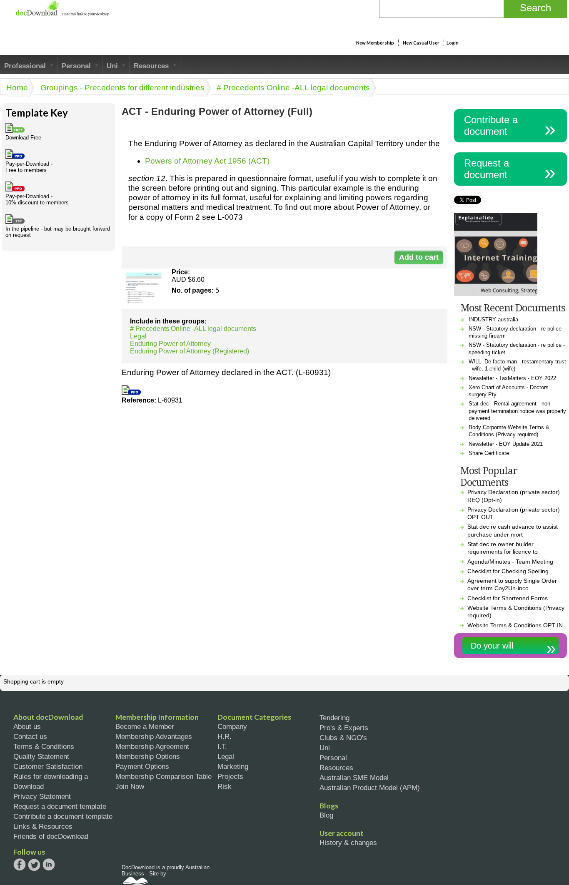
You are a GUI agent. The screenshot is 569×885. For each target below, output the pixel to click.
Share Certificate (489, 453)
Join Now (129, 786)
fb (19, 864)
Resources (152, 66)
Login (453, 42)
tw (34, 864)
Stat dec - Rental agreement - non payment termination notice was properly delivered (517, 410)
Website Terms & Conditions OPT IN (515, 625)
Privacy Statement (42, 796)
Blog (326, 815)
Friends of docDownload (50, 836)
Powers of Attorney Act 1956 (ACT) (207, 161)
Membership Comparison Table (163, 776)
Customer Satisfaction (47, 766)
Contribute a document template (62, 816)
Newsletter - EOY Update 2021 (506, 444)
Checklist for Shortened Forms (507, 598)
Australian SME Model (354, 777)
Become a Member (144, 726)
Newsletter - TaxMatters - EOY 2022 (512, 378)
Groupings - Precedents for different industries (122, 87)
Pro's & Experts (343, 727)
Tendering (334, 717)
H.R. (224, 736)
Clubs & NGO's (343, 737)
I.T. (222, 746)
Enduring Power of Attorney (170, 343)
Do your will (492, 645)
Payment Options (142, 766)
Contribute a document (491, 125)
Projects (230, 776)
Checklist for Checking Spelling (508, 571)
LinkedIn (48, 865)
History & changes (348, 842)
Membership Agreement (152, 746)
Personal (77, 66)
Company (232, 726)
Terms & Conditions (43, 746)
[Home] (62, 13)
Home (17, 87)
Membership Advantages (153, 736)
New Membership (375, 42)
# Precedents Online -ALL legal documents (293, 87)
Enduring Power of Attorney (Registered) (189, 351)
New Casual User (421, 42)
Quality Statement (41, 756)
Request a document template (59, 806)
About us (27, 726)
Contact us (30, 736)
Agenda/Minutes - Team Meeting (510, 561)
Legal (138, 336)
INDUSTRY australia (493, 319)
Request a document (486, 168)
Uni (113, 66)
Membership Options (147, 756)
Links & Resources (42, 826)
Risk (224, 786)
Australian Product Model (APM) (369, 787)
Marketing (232, 766)
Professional (26, 66)
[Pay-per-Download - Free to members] (131, 392)
